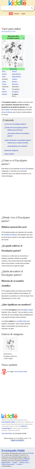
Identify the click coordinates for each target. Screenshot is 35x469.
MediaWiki (25, 460)
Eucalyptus (15, 92)
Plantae (14, 71)
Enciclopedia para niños (9, 31)
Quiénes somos (24, 462)
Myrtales (14, 82)
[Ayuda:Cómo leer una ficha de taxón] (23, 38)
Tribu (3, 89)
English (23, 13)
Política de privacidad (8, 464)
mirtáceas (9, 112)
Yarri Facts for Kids (20, 371)
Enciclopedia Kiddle (8, 422)
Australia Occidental (10, 235)
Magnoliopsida (16, 76)
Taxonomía (13, 69)
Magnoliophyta (16, 74)
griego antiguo (28, 310)
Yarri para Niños (6, 433)
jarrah (23, 168)
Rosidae (14, 79)
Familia (4, 84)
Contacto (19, 464)
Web (11, 13)
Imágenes (16, 13)
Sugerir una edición (17, 440)
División (4, 74)
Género (4, 92)
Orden (4, 82)
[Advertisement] (17, 21)
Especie (4, 94)
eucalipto (7, 109)
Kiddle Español (6, 462)
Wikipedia (27, 459)
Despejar (28, 8)
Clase (3, 76)
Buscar (32, 8)
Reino (4, 71)
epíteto (20, 321)
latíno (25, 321)
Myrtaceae (15, 84)
